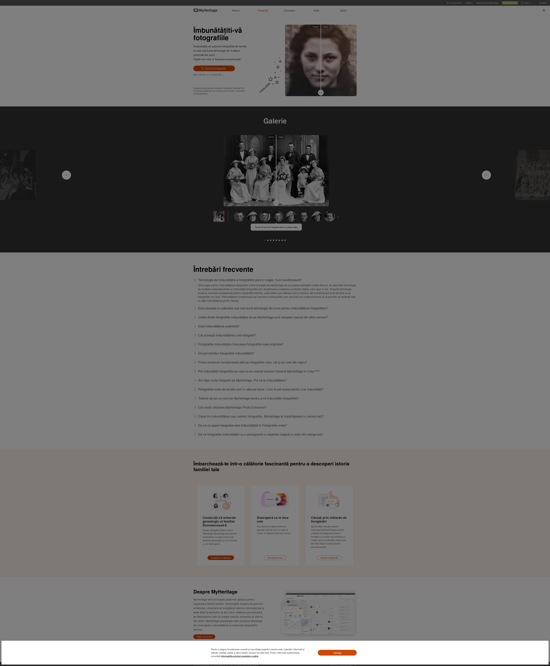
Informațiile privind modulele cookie (239, 656)
